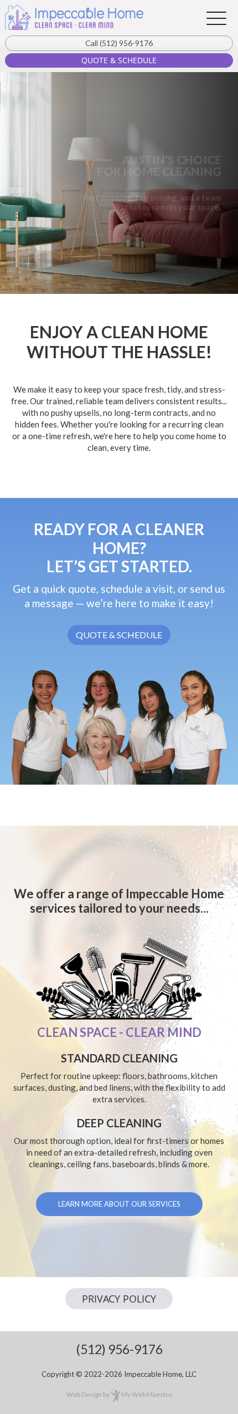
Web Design (84, 1394)
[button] (216, 18)
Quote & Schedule (119, 60)
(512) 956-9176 (119, 43)
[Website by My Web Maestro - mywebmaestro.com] (115, 1394)
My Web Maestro (146, 1394)
